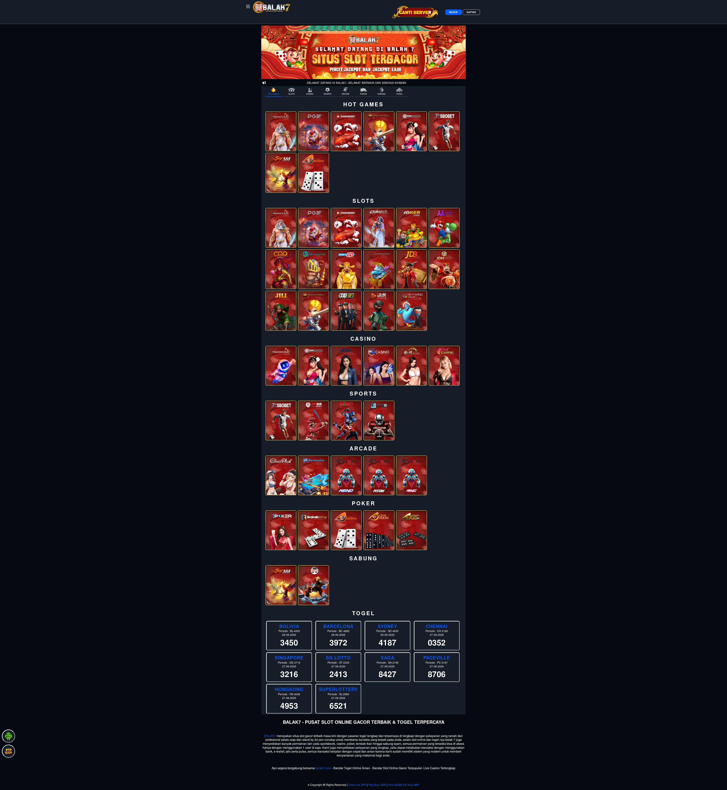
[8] (374, 76)
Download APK (357, 785)
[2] (356, 76)
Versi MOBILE (396, 785)
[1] (353, 76)
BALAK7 (270, 736)
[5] (365, 76)
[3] (359, 76)
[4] (362, 76)
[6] (368, 76)
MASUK (453, 12)
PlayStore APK (377, 785)
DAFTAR (471, 12)
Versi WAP (413, 785)
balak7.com (323, 768)
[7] (371, 76)
